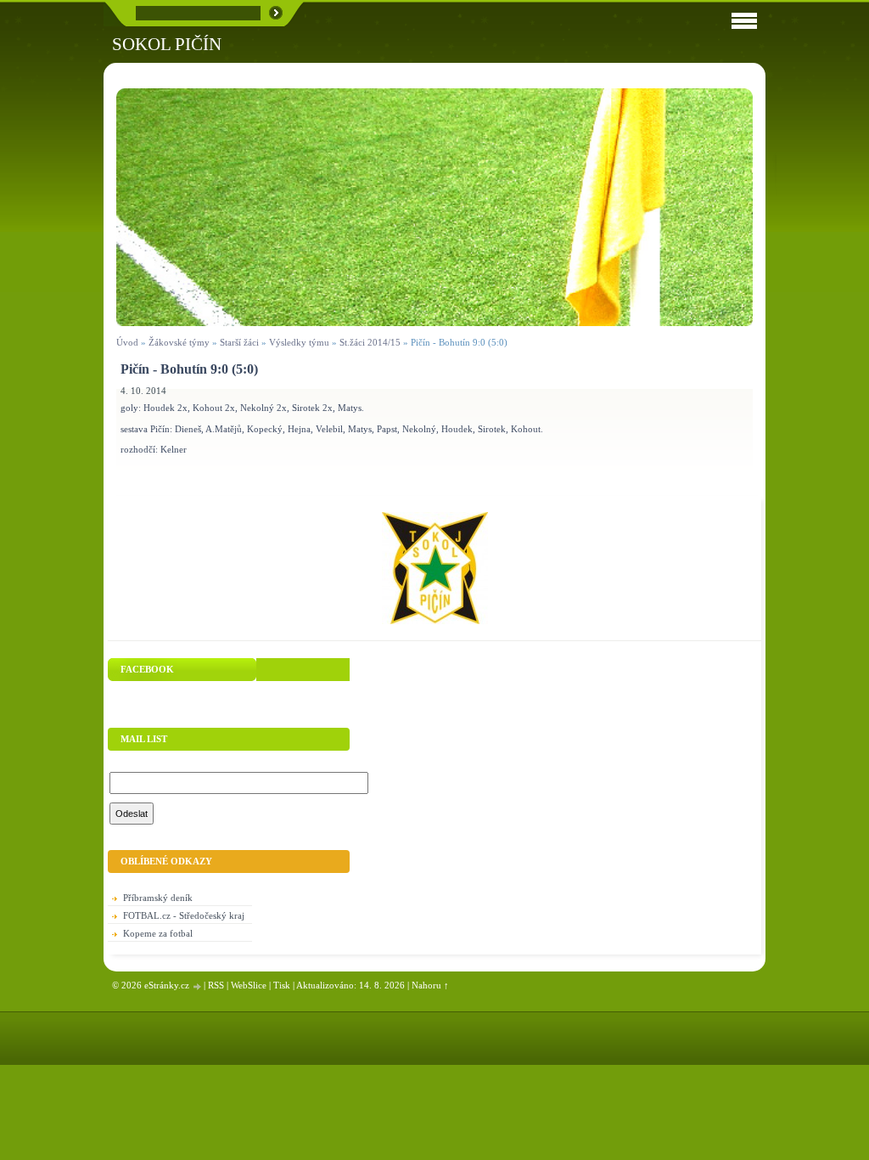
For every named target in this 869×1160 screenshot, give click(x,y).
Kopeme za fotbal (158, 933)
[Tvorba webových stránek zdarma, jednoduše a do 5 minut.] (198, 986)
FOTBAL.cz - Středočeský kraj (183, 915)
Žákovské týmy (179, 342)
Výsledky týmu (299, 342)
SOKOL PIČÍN (166, 43)
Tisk (281, 985)
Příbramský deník (158, 898)
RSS (216, 985)
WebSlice (248, 985)
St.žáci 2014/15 (370, 342)
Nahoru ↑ (430, 985)
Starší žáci (239, 342)
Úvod (127, 342)
